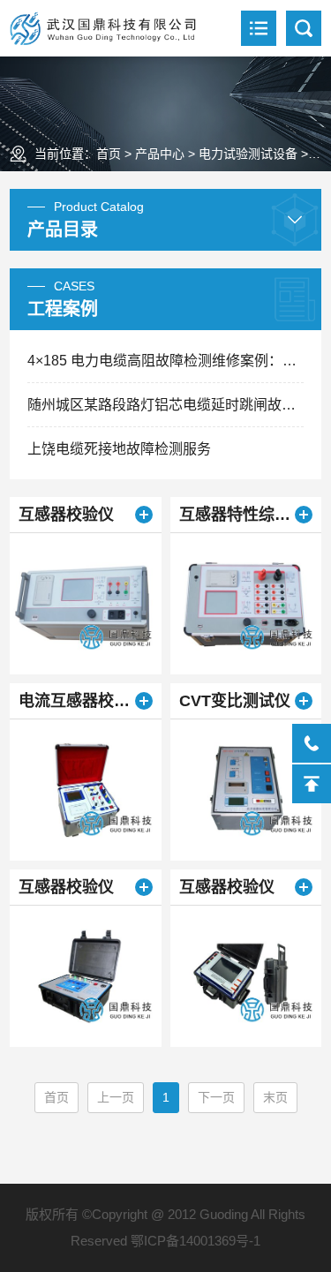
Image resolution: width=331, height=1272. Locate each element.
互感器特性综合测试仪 (245, 514)
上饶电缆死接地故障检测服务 (119, 448)
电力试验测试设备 (248, 154)
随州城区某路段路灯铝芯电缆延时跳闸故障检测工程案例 (165, 404)
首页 (108, 154)
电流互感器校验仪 (82, 701)
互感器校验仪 (66, 514)
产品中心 (159, 154)
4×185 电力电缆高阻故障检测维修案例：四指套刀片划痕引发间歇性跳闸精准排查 (165, 360)
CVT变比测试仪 (234, 701)
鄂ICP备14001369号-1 (195, 1240)
